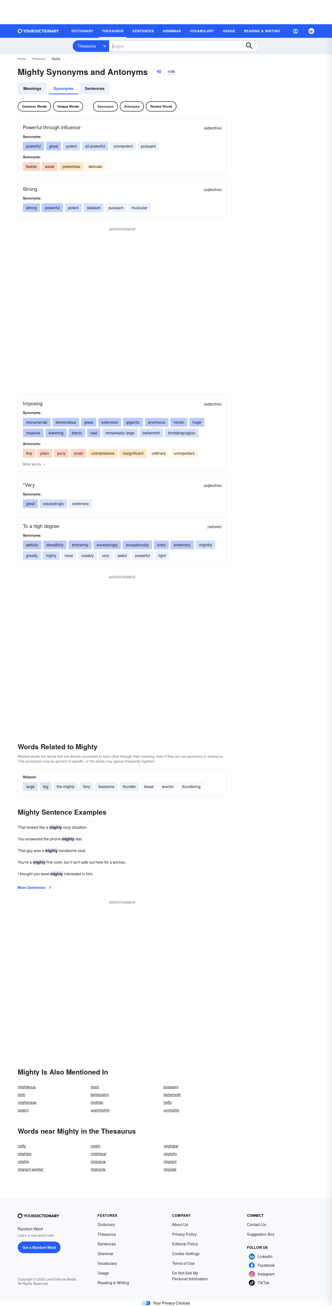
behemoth (151, 433)
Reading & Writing (113, 1282)
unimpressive (102, 453)
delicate (95, 166)
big (45, 786)
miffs (22, 1146)
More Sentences (31, 887)
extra (161, 545)
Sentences (95, 88)
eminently (80, 545)
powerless (71, 166)
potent (71, 146)
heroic (179, 422)
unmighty (171, 1110)
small (78, 453)
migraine (98, 1161)
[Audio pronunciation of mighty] (159, 71)
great (53, 146)
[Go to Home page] (38, 31)
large (30, 786)
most (69, 555)
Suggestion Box (260, 1234)
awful (122, 555)
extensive (109, 422)
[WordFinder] (311, 31)
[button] (295, 31)
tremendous (66, 422)
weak (49, 166)
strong (31, 207)
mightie (97, 1102)
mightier (25, 1153)
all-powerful (95, 146)
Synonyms (63, 88)
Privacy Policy (184, 1234)
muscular (139, 207)
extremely (80, 503)
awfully (32, 545)
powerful (33, 146)
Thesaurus (87, 46)
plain (44, 453)
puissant (148, 146)
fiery (86, 786)
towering (56, 433)
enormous (156, 422)
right (162, 555)
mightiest (98, 1153)
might (95, 1146)
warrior (168, 786)
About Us (180, 1224)
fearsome (106, 786)
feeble (31, 166)
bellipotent (100, 1094)
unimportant (184, 453)
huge (196, 422)
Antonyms (132, 106)
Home (22, 58)
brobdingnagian (181, 433)
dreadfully (54, 545)
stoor (95, 1087)
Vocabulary (107, 1263)
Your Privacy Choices (171, 1303)
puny (61, 453)
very (105, 555)
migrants (98, 1169)
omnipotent (123, 146)
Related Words (161, 106)
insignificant (133, 453)
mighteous (27, 1087)
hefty (168, 1102)
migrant (170, 1161)
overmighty (100, 1110)
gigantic (133, 422)
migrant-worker (31, 1169)
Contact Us (256, 1224)
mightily (205, 545)
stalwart (93, 207)
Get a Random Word (39, 1247)
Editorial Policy (185, 1244)
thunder (129, 786)
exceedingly (53, 503)
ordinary (159, 453)
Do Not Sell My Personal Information (190, 1276)
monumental (36, 422)
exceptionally (137, 545)
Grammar (105, 1253)
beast (149, 786)
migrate (170, 1169)
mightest (171, 1146)
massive (33, 433)
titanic (77, 433)
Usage (103, 1273)
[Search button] (251, 46)
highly (51, 555)
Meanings (32, 88)
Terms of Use (183, 1263)
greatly (32, 555)
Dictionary (106, 1224)
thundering (191, 786)
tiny (29, 453)
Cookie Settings (186, 1253)
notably (87, 555)
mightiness (27, 1102)
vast (93, 433)
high (21, 1094)
